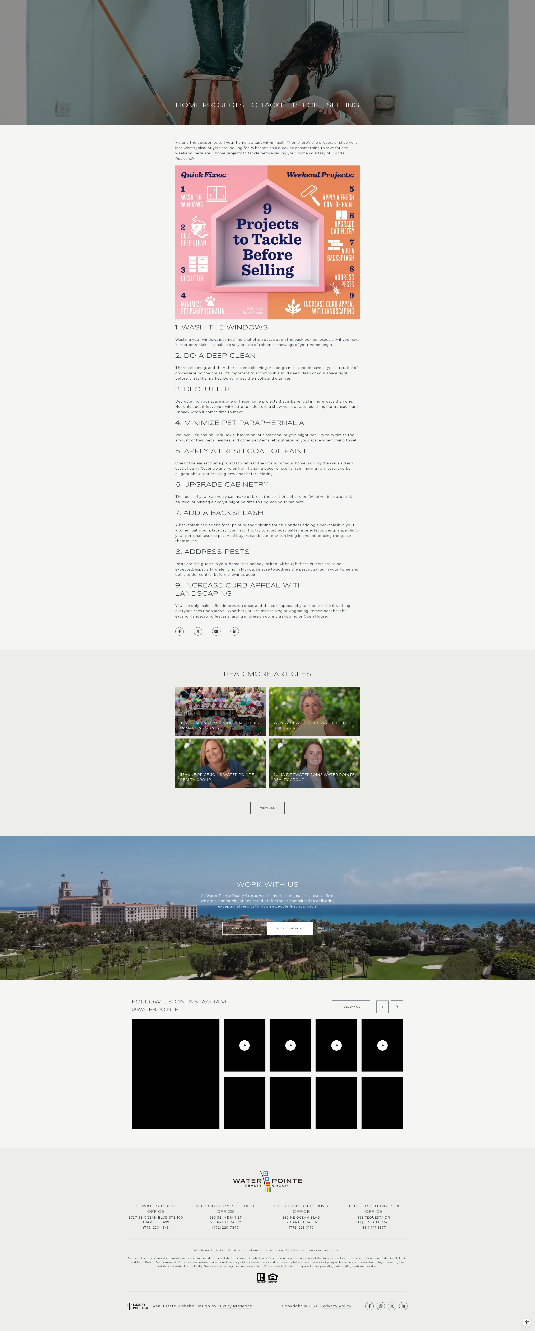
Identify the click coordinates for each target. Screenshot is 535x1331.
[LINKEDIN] (403, 1306)
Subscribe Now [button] (290, 928)
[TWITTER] (392, 1306)
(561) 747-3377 (374, 1227)
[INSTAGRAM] (381, 1306)
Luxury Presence (235, 1306)
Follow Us (351, 1006)
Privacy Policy (336, 1306)
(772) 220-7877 (225, 1227)
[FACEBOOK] (369, 1306)
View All (267, 807)
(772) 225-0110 (301, 1227)
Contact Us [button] (242, 928)
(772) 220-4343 (156, 1227)
